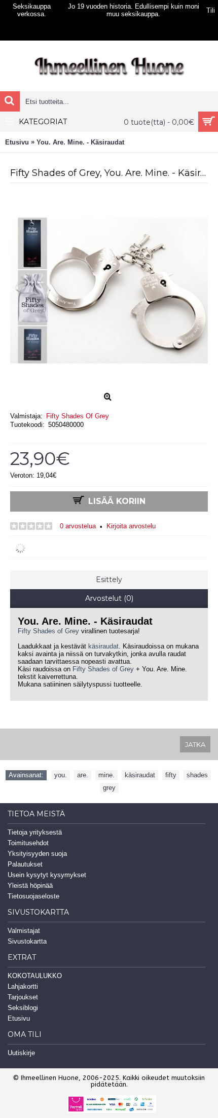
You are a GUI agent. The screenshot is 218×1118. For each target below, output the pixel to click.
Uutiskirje (21, 1053)
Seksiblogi (23, 1008)
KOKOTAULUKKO (35, 976)
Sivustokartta (27, 941)
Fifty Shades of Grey (48, 631)
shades (197, 775)
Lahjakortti (23, 986)
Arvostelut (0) (109, 598)
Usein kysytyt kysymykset (47, 875)
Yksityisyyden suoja (37, 853)
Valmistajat (24, 930)
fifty (170, 775)
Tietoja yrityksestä (35, 832)
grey (109, 787)
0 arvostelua (78, 526)
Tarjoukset (23, 997)
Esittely (109, 579)
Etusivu (19, 1018)
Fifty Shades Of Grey (77, 416)
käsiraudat (103, 646)
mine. (106, 775)
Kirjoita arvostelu (131, 526)
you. (60, 775)
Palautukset (25, 864)
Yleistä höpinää (30, 885)
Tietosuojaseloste (33, 896)
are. (82, 775)
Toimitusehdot (28, 843)
